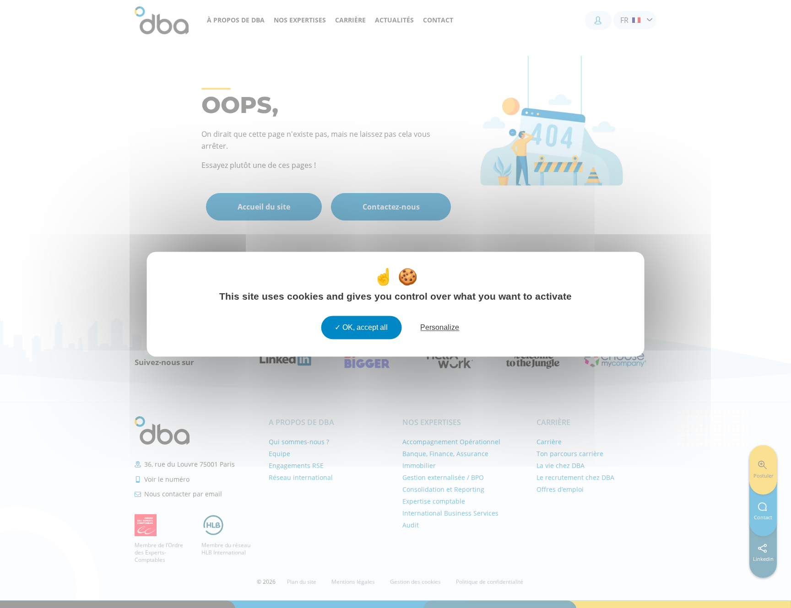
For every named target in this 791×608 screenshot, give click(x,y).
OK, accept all (364, 327)
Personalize (439, 327)
